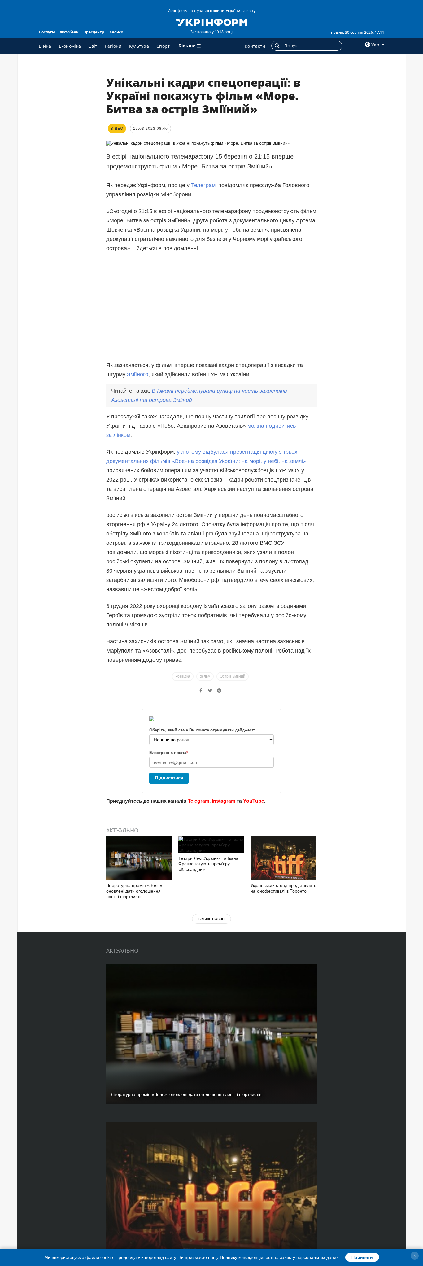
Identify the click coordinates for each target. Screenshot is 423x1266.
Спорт (163, 46)
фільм (205, 676)
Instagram (223, 801)
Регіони (113, 46)
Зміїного (137, 374)
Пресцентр (93, 32)
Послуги (47, 32)
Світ (92, 46)
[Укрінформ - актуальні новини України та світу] (211, 21)
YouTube (253, 801)
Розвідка (182, 676)
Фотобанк (69, 32)
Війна (45, 46)
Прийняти (362, 1257)
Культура (139, 46)
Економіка (70, 46)
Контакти (255, 46)
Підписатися (169, 777)
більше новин (211, 919)
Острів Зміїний (232, 676)
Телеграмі (204, 185)
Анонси (116, 32)
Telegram (198, 801)
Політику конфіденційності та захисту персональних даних (279, 1257)
